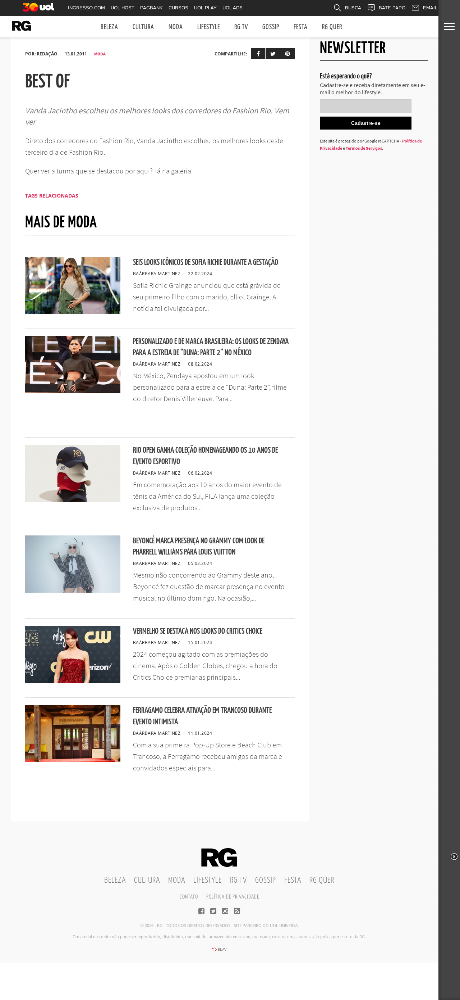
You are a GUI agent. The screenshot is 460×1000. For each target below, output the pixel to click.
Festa (301, 27)
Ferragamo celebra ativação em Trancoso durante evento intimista (202, 716)
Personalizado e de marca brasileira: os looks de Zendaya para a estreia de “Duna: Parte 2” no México (211, 347)
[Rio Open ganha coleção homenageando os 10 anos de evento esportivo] (72, 500)
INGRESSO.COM (86, 7)
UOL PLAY (205, 7)
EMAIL (430, 7)
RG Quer (332, 27)
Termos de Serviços (364, 148)
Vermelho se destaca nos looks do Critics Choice (197, 631)
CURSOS (178, 7)
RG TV (241, 27)
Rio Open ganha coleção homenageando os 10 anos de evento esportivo (205, 456)
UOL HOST (122, 7)
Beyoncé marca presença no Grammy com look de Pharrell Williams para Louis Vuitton (198, 546)
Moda (176, 27)
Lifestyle (208, 27)
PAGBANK (151, 7)
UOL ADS (232, 7)
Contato (189, 897)
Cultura (143, 27)
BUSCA (353, 7)
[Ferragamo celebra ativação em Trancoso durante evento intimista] (72, 760)
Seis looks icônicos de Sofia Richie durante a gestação (205, 262)
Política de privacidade (232, 897)
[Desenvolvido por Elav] (219, 952)
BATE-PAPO (392, 7)
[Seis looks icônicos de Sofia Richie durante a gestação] (72, 312)
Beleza (109, 27)
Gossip (270, 27)
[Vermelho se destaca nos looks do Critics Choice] (72, 681)
